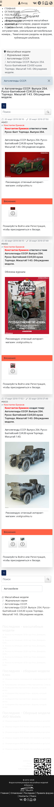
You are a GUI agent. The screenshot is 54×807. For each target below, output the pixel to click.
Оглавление (16, 793)
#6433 (4, 401)
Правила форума (45, 793)
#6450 (4, 244)
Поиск (33, 796)
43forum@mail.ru (25, 769)
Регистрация (37, 226)
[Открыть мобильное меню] (1, 1)
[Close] (49, 81)
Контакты (23, 796)
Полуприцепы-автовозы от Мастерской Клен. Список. (28, 685)
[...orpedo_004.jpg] (27, 164)
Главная (5, 793)
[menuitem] (10, 8)
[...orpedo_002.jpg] (27, 491)
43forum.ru (27, 761)
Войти (21, 226)
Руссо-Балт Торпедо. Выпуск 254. (25, 131)
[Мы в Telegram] (39, 3)
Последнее (29, 793)
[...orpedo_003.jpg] (27, 305)
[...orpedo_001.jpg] (27, 458)
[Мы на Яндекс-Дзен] (43, 3)
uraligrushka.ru (24, 185)
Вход (24, 3)
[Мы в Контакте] (35, 3)
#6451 (4, 122)
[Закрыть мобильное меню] (1, 5)
